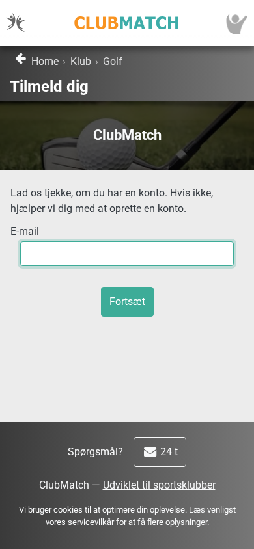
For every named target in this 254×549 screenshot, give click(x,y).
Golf (112, 61)
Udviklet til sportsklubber (159, 485)
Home (45, 61)
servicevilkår (91, 522)
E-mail (24, 231)
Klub (80, 61)
